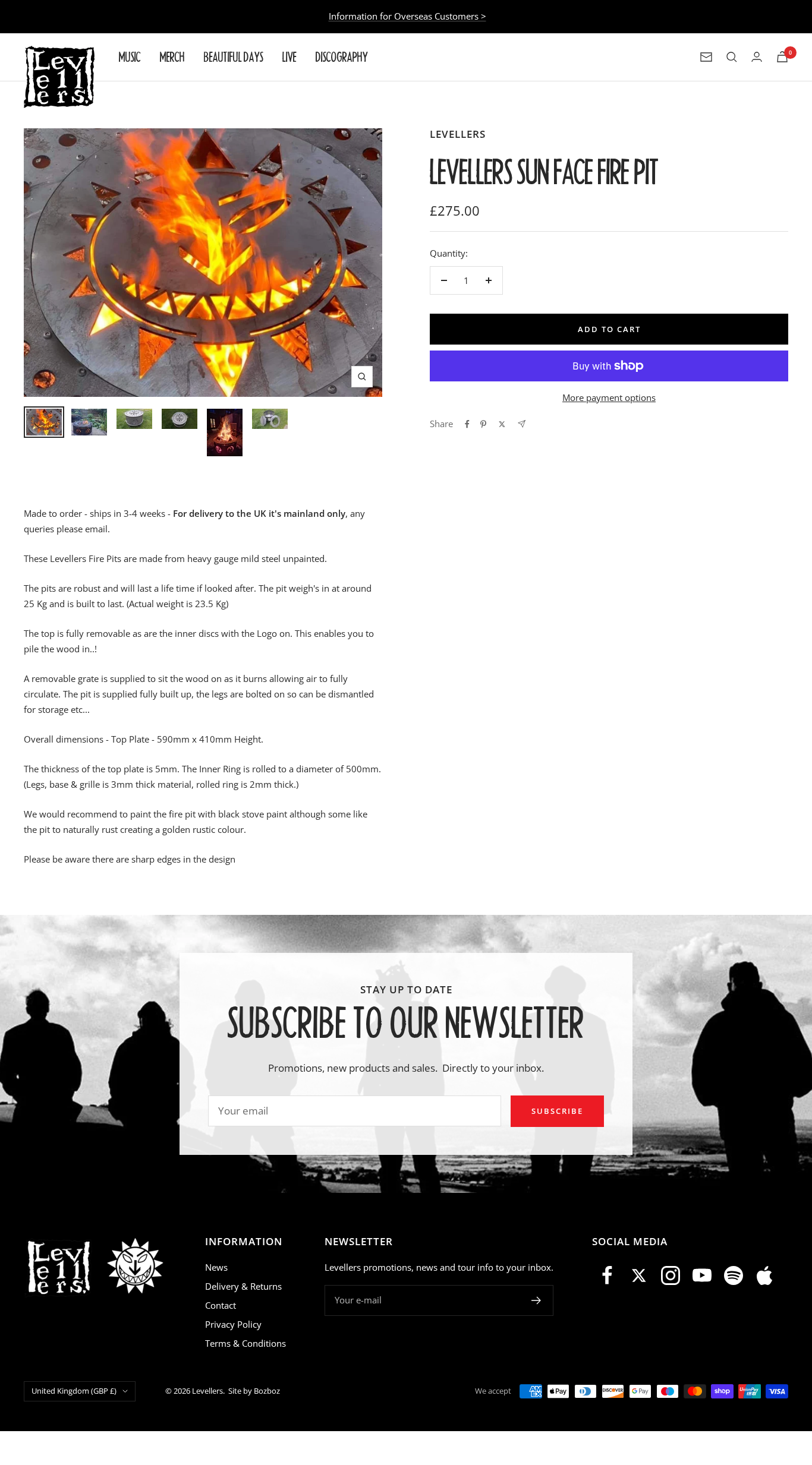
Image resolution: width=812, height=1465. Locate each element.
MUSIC (130, 56)
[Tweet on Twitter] (502, 424)
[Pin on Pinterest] (483, 424)
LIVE (289, 56)
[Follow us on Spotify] (733, 1275)
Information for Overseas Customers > (407, 16)
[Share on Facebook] (467, 424)
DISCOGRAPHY (342, 56)
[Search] (731, 57)
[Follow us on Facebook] (608, 1275)
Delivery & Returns (243, 1286)
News (216, 1267)
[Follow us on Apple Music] (764, 1275)
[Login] (756, 57)
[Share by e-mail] (521, 424)
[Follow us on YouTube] (701, 1275)
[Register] (536, 1300)
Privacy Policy (233, 1324)
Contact (220, 1305)
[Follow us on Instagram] (671, 1275)
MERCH (172, 56)
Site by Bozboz (254, 1390)
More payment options (609, 397)
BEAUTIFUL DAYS (233, 56)
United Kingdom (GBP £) (74, 1390)
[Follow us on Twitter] (639, 1275)
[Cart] (782, 56)
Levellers (458, 134)
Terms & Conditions (245, 1343)
